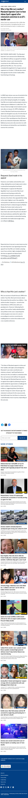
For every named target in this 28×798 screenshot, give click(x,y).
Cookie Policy (3, 779)
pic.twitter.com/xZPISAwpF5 (9, 258)
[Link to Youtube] (8, 787)
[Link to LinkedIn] (13, 787)
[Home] (5, 1)
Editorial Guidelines (4, 775)
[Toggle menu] (25, 1)
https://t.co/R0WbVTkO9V (12, 256)
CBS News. (11, 221)
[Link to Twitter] (6, 787)
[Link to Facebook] (1, 787)
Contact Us (3, 784)
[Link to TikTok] (10, 787)
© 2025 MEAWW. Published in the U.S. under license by (11, 758)
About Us (2, 773)
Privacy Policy (3, 777)
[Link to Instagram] (3, 787)
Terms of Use (3, 782)
